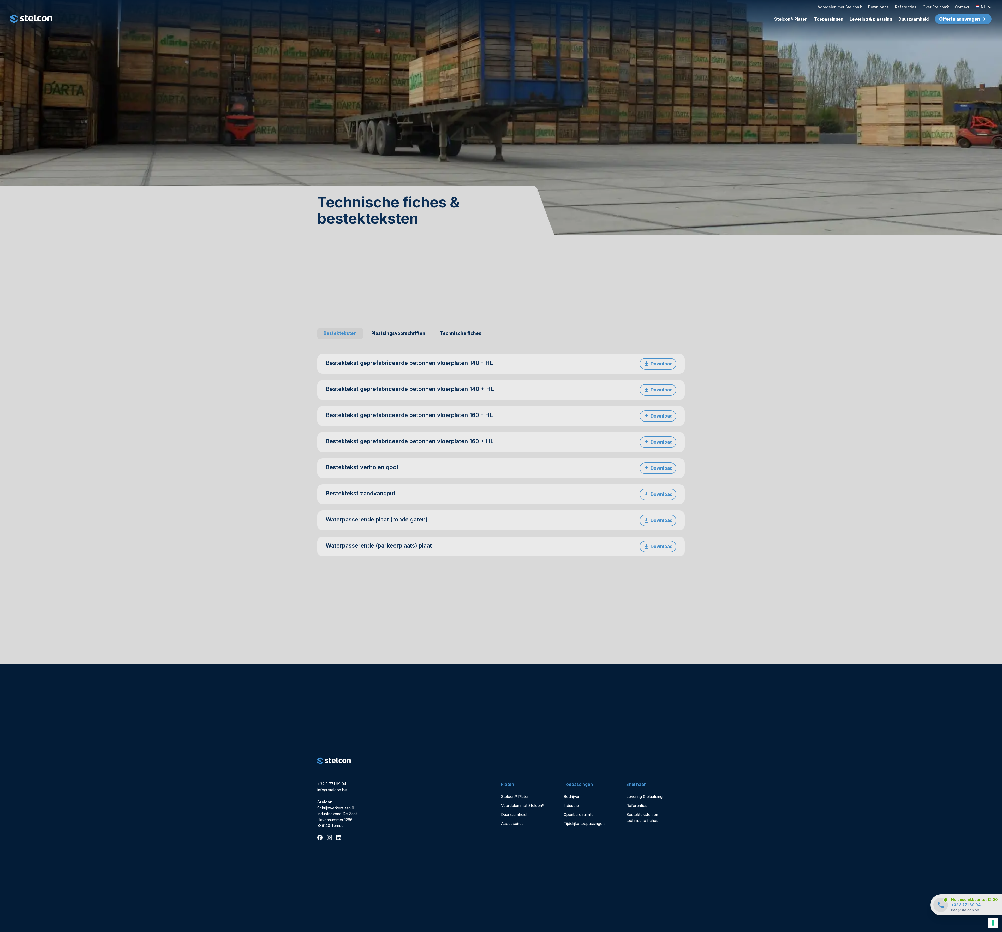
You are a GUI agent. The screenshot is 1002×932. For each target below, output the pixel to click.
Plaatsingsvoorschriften (398, 333)
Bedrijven (572, 796)
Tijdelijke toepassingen (584, 823)
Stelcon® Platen (791, 19)
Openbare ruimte (579, 814)
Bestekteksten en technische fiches (642, 817)
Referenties (905, 7)
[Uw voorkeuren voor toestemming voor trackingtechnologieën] (993, 923)
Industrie (571, 805)
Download (662, 363)
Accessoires (512, 823)
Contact (962, 7)
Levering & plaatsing (871, 19)
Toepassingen (828, 19)
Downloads (878, 7)
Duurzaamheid (913, 19)
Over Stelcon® (936, 7)
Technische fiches (460, 333)
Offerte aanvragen (959, 19)
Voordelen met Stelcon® (840, 7)
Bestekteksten (340, 333)
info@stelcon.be (965, 910)
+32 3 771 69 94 (966, 905)
